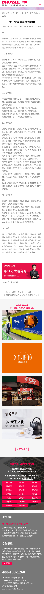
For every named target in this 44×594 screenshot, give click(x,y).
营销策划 (14, 282)
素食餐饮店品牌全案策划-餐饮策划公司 (22, 295)
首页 (12, 13)
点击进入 (7, 563)
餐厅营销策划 (35, 13)
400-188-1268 (13, 572)
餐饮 (17, 13)
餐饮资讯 (24, 13)
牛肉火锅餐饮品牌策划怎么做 (18, 292)
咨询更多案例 (22, 449)
